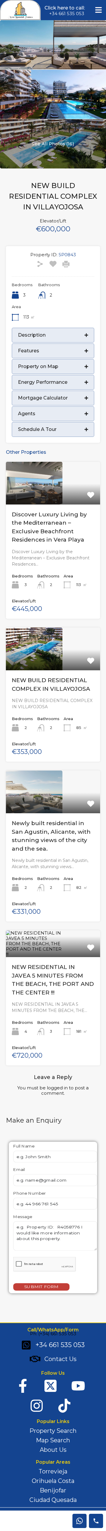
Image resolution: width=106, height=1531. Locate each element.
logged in (57, 1088)
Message (22, 1217)
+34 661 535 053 (66, 13)
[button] (98, 10)
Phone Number (29, 1193)
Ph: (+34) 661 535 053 (53, 1333)
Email (19, 1170)
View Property (53, 495)
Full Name (23, 1146)
